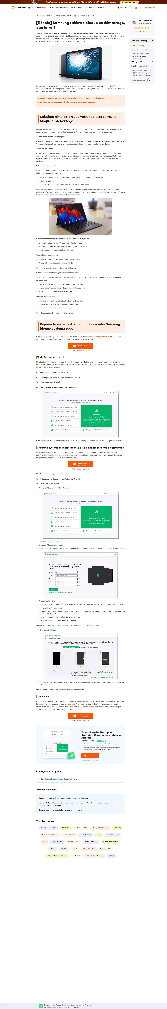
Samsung (117, 828)
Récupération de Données (56, 856)
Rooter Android (105, 849)
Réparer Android (69, 835)
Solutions (99, 8)
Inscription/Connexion (50, 779)
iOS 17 (98, 835)
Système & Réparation (36, 8)
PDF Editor (76, 856)
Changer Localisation (100, 828)
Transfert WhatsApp (110, 842)
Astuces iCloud (88, 849)
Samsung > (50, 16)
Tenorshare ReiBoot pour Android (96, 337)
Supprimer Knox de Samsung (140, 53)
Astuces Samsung (139, 41)
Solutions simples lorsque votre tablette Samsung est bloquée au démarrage (72, 98)
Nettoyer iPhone (91, 842)
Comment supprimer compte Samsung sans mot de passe (140, 80)
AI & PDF (89, 8)
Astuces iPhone (81, 828)
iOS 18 (75, 849)
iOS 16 (52, 849)
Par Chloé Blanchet (145, 20)
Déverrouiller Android (48, 828)
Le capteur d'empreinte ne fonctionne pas (140, 57)
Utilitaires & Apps (76, 8)
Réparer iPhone (74, 842)
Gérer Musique (57, 842)
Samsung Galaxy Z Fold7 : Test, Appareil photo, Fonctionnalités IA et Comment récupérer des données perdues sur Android (142, 72)
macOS (111, 856)
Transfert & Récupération (57, 8)
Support (123, 8)
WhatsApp (66, 828)
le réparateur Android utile (75, 704)
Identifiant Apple (113, 835)
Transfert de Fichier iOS (94, 856)
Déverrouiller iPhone (49, 835)
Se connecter (150, 7)
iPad (44, 842)
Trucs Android (86, 835)
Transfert (63, 849)
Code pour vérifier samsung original (142, 50)
